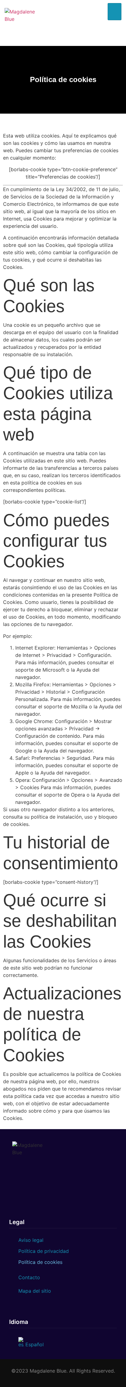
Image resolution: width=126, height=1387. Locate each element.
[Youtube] (109, 34)
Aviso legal (30, 1240)
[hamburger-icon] (114, 11)
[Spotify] (116, 29)
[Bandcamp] (112, 40)
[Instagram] (109, 29)
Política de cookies (40, 1262)
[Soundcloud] (116, 34)
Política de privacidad (43, 1251)
